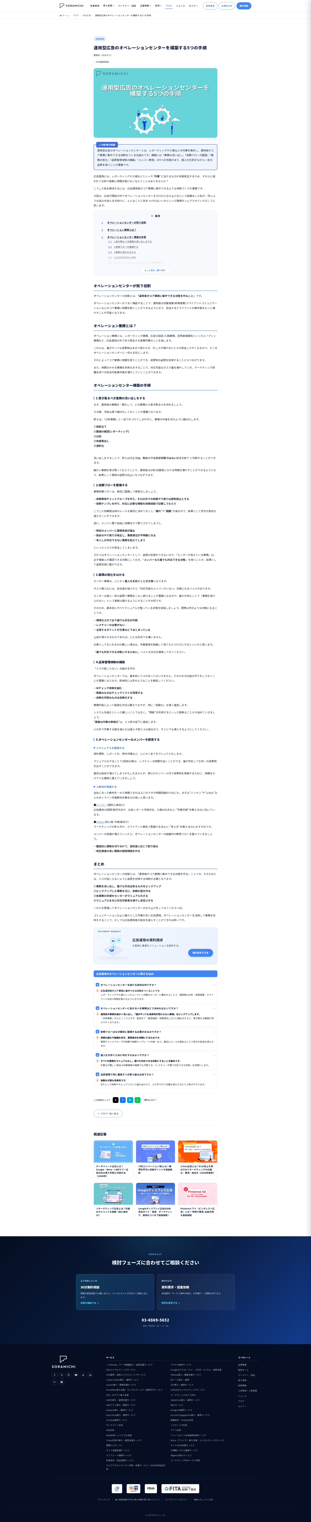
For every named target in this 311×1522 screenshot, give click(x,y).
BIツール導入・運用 (180, 1379)
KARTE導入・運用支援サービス (121, 1399)
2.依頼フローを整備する (123, 246)
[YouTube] (76, 1375)
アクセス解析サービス (181, 1364)
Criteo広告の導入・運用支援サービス (124, 1440)
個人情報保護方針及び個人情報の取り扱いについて (137, 1499)
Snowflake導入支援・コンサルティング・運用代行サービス (134, 1389)
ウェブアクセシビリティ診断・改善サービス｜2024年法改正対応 (135, 1467)
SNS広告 (110, 1430)
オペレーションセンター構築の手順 (124, 237)
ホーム (65, 15)
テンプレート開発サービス (119, 1455)
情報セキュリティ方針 (203, 1499)
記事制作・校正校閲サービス (120, 1460)
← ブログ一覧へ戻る (108, 1113)
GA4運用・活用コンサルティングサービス (126, 1374)
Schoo (100, 822)
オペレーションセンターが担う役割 (124, 222)
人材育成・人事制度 (247, 1390)
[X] (61, 1375)
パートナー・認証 (127, 5)
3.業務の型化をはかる (122, 252)
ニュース (180, 5)
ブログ (168, 5)
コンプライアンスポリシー (176, 1499)
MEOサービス (177, 1404)
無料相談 (244, 5)
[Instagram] (69, 1375)
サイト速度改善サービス (117, 1450)
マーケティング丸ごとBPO (183, 1394)
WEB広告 (87, 15)
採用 (157, 5)
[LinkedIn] (90, 1375)
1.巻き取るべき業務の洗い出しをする (130, 241)
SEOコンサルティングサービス (120, 1369)
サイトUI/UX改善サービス (183, 1445)
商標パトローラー (114, 1445)
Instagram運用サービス (181, 1409)
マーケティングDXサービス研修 (185, 1460)
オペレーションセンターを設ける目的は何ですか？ (126, 984)
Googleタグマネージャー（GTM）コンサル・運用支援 (196, 1369)
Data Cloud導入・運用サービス (121, 1415)
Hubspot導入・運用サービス (119, 1409)
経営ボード (243, 1369)
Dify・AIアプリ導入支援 (117, 1394)
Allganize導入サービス (181, 1455)
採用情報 (242, 1385)
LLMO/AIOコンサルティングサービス (188, 1389)
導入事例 (107, 5)
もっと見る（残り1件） (155, 270)
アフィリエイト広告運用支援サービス (188, 1435)
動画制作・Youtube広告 (182, 1420)
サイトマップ (104, 1499)
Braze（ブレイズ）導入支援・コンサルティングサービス (198, 1440)
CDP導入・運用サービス (182, 1384)
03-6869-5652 (155, 1320)
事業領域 (94, 5)
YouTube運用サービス (116, 1420)
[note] (61, 1382)
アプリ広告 (176, 1430)
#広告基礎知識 (102, 61)
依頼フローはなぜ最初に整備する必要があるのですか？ (129, 1031)
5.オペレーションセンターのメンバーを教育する (135, 262)
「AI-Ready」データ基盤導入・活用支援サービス (129, 1364)
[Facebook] (54, 1375)
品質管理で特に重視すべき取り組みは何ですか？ (125, 1074)
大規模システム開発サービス (184, 1450)
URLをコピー (150, 1100)
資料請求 (210, 5)
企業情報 (144, 5)
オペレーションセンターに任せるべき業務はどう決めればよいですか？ (137, 1008)
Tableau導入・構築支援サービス (186, 1374)
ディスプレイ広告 (114, 1425)
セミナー (193, 5)
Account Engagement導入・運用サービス (190, 1415)
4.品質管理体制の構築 (122, 257)
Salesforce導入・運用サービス (185, 1399)
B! (130, 1099)
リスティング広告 (179, 1425)
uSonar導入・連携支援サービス (121, 1384)
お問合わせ (226, 5)
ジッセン (101, 805)
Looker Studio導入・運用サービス (122, 1379)
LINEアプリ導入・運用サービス (120, 1404)
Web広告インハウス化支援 (119, 1435)
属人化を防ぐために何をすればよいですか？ (123, 1055)
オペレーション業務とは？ (119, 229)
